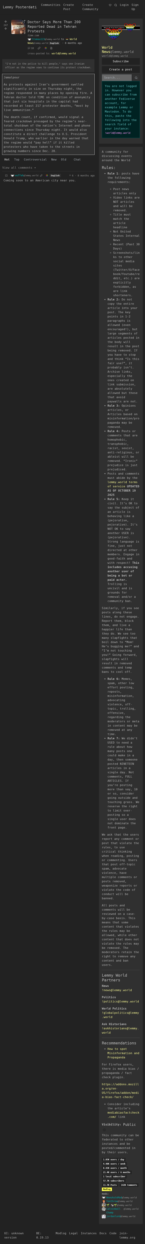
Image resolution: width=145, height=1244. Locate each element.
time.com (33, 35)
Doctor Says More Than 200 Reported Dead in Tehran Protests (54, 26)
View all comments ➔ (19, 167)
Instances (89, 1233)
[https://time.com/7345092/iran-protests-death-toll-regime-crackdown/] (18, 27)
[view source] (51, 48)
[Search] (115, 4)
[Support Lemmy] (110, 4)
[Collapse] (6, 175)
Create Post (68, 7)
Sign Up (135, 7)
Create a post (120, 69)
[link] (39, 48)
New (54, 159)
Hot (7, 159)
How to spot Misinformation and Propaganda (123, 1053)
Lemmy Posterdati (20, 7)
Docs (103, 1233)
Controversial (35, 159)
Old (63, 159)
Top (16, 159)
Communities (50, 5)
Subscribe (121, 61)
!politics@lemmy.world (120, 1001)
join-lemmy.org (127, 1235)
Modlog (107, 1189)
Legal (73, 1233)
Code (113, 1233)
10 (32, 48)
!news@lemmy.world (117, 990)
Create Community (90, 7)
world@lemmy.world (64, 53)
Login (124, 5)
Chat (77, 159)
